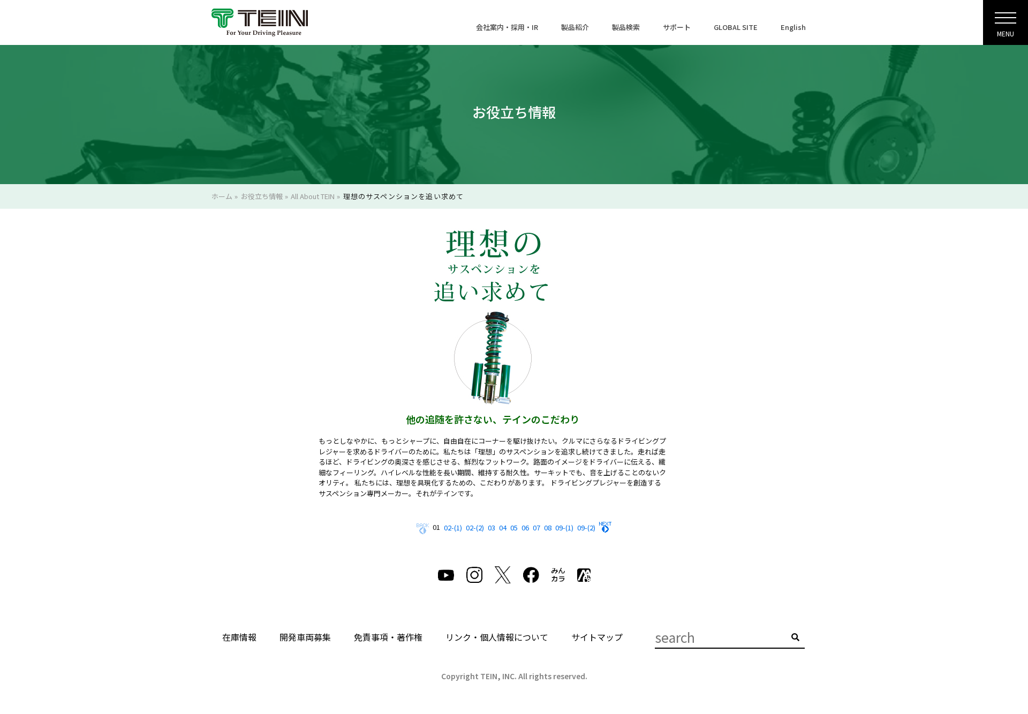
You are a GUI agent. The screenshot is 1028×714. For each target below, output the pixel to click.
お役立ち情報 (262, 196)
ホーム (221, 196)
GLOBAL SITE (736, 27)
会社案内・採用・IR (507, 27)
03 (491, 527)
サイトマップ (597, 637)
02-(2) (475, 527)
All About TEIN (313, 196)
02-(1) (453, 527)
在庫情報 (239, 637)
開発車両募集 (305, 637)
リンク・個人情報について (496, 637)
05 (514, 527)
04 (503, 527)
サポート (677, 27)
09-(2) (586, 527)
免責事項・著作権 (388, 637)
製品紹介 (575, 27)
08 (547, 527)
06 (525, 527)
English (793, 27)
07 (536, 527)
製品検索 (626, 27)
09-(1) (564, 527)
